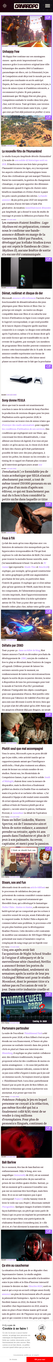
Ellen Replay (5, 817)
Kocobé (3, 145)
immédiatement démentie (38, 208)
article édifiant (37, 887)
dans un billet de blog (29, 650)
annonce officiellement (24, 298)
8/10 (27, 1111)
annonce (6, 1294)
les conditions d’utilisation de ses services (23, 429)
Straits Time (30, 567)
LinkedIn (28, 820)
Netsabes (5, 46)
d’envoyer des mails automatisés (18, 425)
